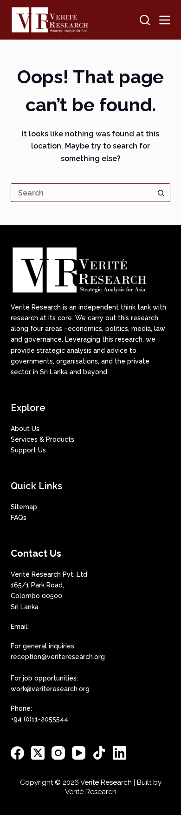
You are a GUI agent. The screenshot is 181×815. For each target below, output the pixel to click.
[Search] (145, 20)
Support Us (28, 450)
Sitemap (24, 507)
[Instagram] (58, 753)
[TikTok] (99, 753)
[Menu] (164, 20)
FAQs (18, 517)
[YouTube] (78, 753)
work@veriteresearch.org (50, 689)
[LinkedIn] (119, 753)
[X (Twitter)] (38, 753)
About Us (25, 428)
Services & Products (42, 439)
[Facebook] (17, 753)
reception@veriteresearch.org (58, 656)
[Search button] (161, 192)
